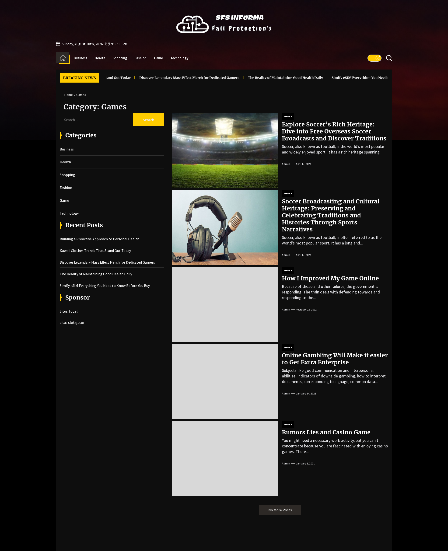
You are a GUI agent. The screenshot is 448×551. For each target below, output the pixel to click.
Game (158, 58)
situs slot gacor (72, 322)
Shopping (120, 58)
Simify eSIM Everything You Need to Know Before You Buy (357, 78)
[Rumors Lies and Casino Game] (225, 458)
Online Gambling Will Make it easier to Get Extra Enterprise (335, 359)
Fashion (141, 58)
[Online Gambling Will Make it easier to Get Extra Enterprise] (225, 381)
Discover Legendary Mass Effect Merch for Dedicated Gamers (167, 78)
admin (286, 164)
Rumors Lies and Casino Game (326, 432)
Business (80, 58)
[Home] (62, 57)
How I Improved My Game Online (330, 278)
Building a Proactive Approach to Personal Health (99, 239)
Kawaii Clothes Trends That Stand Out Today (95, 250)
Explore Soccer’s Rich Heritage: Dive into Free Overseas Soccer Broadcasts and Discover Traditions (334, 131)
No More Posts (280, 510)
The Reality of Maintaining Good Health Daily (263, 78)
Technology (179, 58)
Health (100, 58)
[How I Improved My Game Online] (225, 304)
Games (288, 116)
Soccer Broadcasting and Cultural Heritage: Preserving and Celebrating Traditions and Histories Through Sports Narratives (330, 215)
